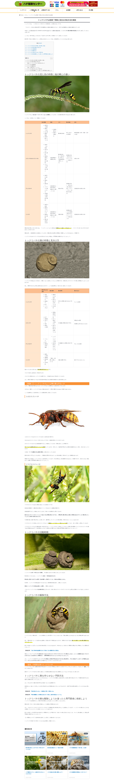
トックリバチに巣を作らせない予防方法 (34, 52)
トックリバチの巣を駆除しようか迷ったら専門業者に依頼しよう (39, 54)
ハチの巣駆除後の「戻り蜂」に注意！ (78, 747)
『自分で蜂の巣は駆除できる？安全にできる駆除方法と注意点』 (45, 650)
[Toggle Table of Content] (50, 58)
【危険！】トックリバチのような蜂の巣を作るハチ (36, 63)
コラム (26, 15)
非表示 (40, 43)
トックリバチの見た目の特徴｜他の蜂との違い (35, 45)
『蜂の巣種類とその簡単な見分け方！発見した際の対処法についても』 (46, 694)
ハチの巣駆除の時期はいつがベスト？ (78, 772)
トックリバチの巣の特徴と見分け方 (33, 47)
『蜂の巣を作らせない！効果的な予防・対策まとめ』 (42, 691)
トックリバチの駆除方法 (30, 50)
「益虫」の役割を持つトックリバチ (33, 67)
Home (22, 15)
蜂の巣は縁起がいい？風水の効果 (55, 747)
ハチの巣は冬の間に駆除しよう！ (55, 772)
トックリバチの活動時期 (30, 49)
